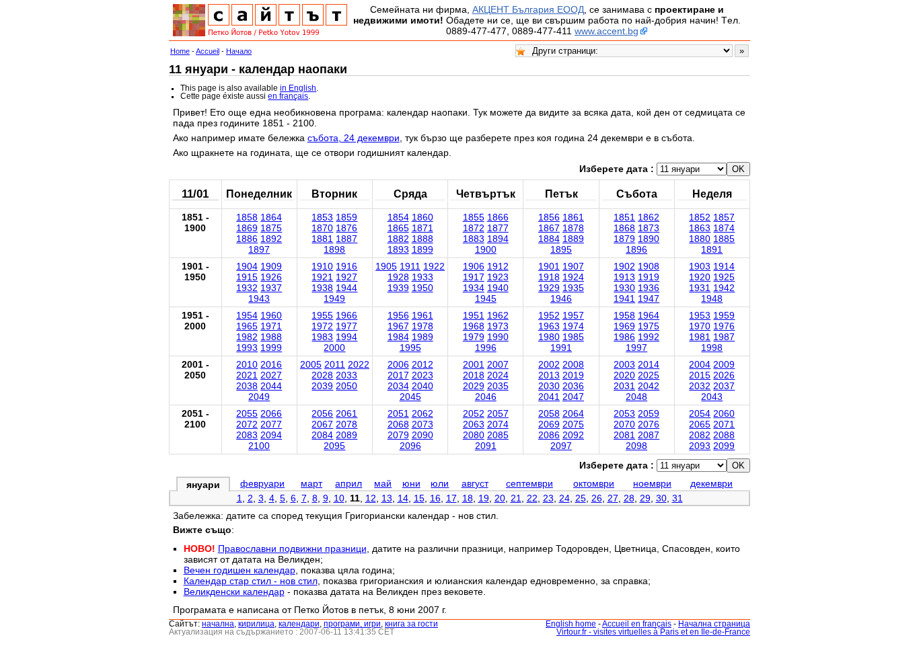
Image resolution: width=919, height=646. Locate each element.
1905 (386, 266)
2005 (311, 364)
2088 (724, 435)
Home (180, 51)
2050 (346, 385)
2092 (573, 435)
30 (661, 498)
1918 (549, 277)
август (475, 483)
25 (580, 498)
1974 (573, 326)
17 (451, 498)
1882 (398, 238)
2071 (724, 424)
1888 (422, 238)
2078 (346, 424)
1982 (247, 336)
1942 (724, 287)
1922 (434, 266)
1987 (724, 336)
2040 (422, 385)
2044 (271, 385)
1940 (498, 287)
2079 (398, 435)
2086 (549, 435)
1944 (346, 287)
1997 (636, 347)
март (311, 483)
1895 (561, 249)
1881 (322, 238)
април (348, 483)
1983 (322, 336)
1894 (498, 238)
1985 (573, 336)
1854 (398, 217)
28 (629, 498)
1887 (346, 238)
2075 (573, 424)
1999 (271, 347)
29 (645, 498)
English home (571, 624)
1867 (549, 228)
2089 (346, 435)
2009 (724, 364)
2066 (271, 413)
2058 (549, 413)
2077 (271, 424)
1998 (712, 347)
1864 (271, 217)
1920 (699, 277)
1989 (422, 336)
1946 (561, 298)
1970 (699, 326)
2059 (648, 413)
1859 (346, 217)
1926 (271, 277)
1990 (498, 336)
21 (516, 498)
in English (298, 88)
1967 (398, 326)
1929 (549, 287)
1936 (648, 287)
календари (299, 624)
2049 (259, 396)
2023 (422, 375)
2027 (271, 375)
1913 (624, 277)
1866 (498, 217)
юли (440, 483)
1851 (624, 217)
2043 (712, 396)
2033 (346, 375)
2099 (724, 445)
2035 (498, 385)
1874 (724, 228)
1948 (712, 298)
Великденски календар (234, 591)
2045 (410, 396)
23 (548, 498)
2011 (334, 364)
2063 (473, 424)
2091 (486, 445)
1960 (271, 315)
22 (532, 498)
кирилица (256, 624)
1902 (624, 266)
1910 (322, 266)
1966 (346, 315)
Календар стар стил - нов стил (251, 580)
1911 (410, 266)
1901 (549, 266)
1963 (549, 326)
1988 (271, 336)
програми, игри (352, 624)
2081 (624, 435)
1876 (346, 228)
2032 (699, 385)
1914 (724, 266)
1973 (498, 326)
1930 (624, 287)
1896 (636, 249)
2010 (247, 364)
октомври (593, 483)
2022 (358, 364)
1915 (247, 277)
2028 (322, 375)
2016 (271, 364)
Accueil (207, 51)
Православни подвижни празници (292, 548)
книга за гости (411, 624)
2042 (648, 385)
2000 (334, 347)
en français (288, 96)
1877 (498, 228)
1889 (573, 238)
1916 (346, 266)
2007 (498, 364)
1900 (486, 249)
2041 (549, 396)
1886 (247, 238)
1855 (473, 217)
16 (435, 498)
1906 (473, 266)
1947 (648, 298)
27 (613, 498)
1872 (473, 228)
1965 (247, 326)
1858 (247, 217)
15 (419, 498)
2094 (271, 435)
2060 (724, 413)
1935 (573, 287)
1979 (473, 336)
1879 (624, 238)
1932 (247, 287)
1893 (398, 249)
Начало (239, 51)
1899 (422, 249)
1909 (271, 266)
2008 (573, 364)
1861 (573, 217)
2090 (422, 435)
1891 (712, 249)
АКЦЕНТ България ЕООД (528, 9)
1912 (498, 266)
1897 (259, 249)
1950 (422, 287)
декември (711, 483)
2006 (398, 364)
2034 (398, 385)
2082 (699, 435)
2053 (624, 413)
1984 (398, 336)
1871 (422, 228)
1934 (473, 287)
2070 (624, 424)
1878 (573, 228)
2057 (498, 413)
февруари (262, 483)
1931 (699, 287)
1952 (549, 315)
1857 (724, 217)
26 (596, 498)
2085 (498, 435)
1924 (573, 277)
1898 (334, 249)
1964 (648, 315)
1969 (624, 326)
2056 (322, 413)
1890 (648, 238)
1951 (473, 315)
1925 (724, 277)
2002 (549, 364)
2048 (636, 396)
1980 (549, 336)
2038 (247, 385)
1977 (346, 326)
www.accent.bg (606, 31)
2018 (473, 375)
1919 (648, 277)
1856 (549, 217)
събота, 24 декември (353, 137)
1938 (322, 287)
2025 (648, 375)
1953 (699, 315)
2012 (422, 364)
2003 (624, 364)
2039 (322, 385)
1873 (648, 228)
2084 (322, 435)
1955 (322, 315)
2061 (346, 413)
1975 (648, 326)
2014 (648, 364)
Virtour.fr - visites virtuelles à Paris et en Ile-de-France (653, 632)
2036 (573, 385)
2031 (624, 385)
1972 (322, 326)
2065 (699, 424)
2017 (398, 375)
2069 (549, 424)
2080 (473, 435)
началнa (218, 624)
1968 (473, 326)
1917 (473, 277)
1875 (271, 228)
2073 (422, 424)
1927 (346, 277)
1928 (398, 277)
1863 (699, 228)
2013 (549, 375)
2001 (473, 364)
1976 (724, 326)
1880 (699, 238)
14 (403, 498)
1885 (724, 238)
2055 (247, 413)
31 (677, 498)
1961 (422, 315)
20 (499, 498)
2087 (648, 435)
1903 (699, 266)
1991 (561, 347)
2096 (410, 445)
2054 (699, 413)
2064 (573, 413)
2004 (699, 364)
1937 (271, 287)
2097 (561, 445)
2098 (636, 445)
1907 (573, 266)
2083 (247, 435)
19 (483, 498)
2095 (334, 445)
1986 (624, 336)
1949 (334, 298)
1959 (724, 315)
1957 (573, 315)
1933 (422, 277)
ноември (652, 483)
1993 (247, 347)
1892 (271, 238)
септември (529, 483)
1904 (247, 266)
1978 (422, 326)
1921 (322, 277)
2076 (648, 424)
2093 (699, 445)
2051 (398, 413)
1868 (624, 228)
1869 (247, 228)
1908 (648, 266)
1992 (648, 336)
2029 (473, 385)
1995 (410, 347)
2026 (724, 375)
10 (339, 498)
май (383, 483)
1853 (322, 217)
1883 (473, 238)
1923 (498, 277)
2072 (247, 424)
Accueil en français (636, 624)
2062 (422, 413)
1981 (699, 336)
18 (467, 498)
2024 (498, 375)
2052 (473, 413)
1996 (486, 347)
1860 (422, 217)
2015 (699, 375)
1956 (398, 315)
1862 (648, 217)
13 (386, 498)
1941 (624, 298)
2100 (259, 445)
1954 (247, 315)
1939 (398, 287)
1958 (624, 315)
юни (411, 483)
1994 (346, 336)
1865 (398, 228)
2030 (549, 385)
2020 (624, 375)
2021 (247, 375)
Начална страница (714, 624)
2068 (398, 424)
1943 (259, 298)
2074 (498, 424)
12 (370, 498)
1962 (498, 315)
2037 (724, 385)
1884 (549, 238)
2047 (573, 396)
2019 (573, 375)
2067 (322, 424)
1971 (271, 326)
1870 (322, 228)
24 (564, 498)
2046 (486, 396)
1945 (486, 298)
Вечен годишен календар (239, 570)
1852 (699, 217)
